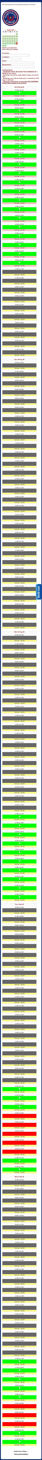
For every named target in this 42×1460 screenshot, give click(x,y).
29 (16, 43)
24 (5, 43)
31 (5, 45)
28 (14, 43)
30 (3, 45)
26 (10, 43)
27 (12, 43)
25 (7, 43)
